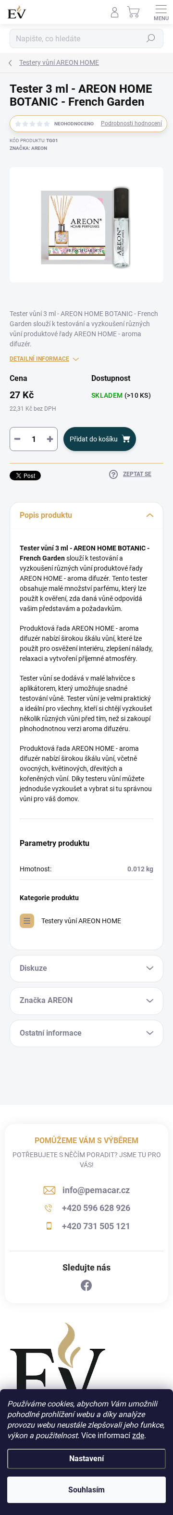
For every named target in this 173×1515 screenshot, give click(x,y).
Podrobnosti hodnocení (131, 123)
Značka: (28, 148)
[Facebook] (86, 1286)
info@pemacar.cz (96, 1190)
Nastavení (86, 1458)
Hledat (151, 38)
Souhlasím (86, 1489)
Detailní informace (39, 358)
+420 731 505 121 (96, 1226)
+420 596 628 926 (96, 1208)
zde (138, 1435)
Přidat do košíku (94, 439)
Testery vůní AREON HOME (81, 921)
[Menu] (161, 12)
